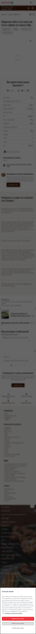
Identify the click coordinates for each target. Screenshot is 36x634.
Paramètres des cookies (18, 628)
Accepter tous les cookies (18, 618)
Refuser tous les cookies (18, 623)
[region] (18, 611)
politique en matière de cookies (13, 613)
